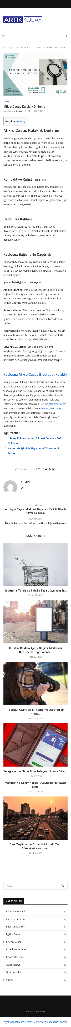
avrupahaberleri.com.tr (54, 1022)
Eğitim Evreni (36, 934)
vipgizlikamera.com (55, 404)
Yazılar (24, 47)
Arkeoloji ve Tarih (36, 911)
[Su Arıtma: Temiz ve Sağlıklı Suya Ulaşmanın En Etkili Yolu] (35, 564)
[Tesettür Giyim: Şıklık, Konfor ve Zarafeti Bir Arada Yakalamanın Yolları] (35, 683)
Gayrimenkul (36, 964)
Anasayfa (8, 47)
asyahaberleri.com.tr (15, 1022)
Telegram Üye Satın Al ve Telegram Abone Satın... (35, 771)
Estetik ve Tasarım (36, 949)
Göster (20, 121)
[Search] (67, 36)
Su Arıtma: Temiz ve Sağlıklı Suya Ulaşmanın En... (35, 590)
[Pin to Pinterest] (50, 469)
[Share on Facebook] (43, 469)
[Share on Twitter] (46, 469)
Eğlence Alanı (36, 941)
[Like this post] (39, 469)
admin (19, 111)
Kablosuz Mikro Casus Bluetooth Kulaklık (35, 374)
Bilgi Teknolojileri (36, 926)
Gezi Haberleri (36, 972)
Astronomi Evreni (36, 919)
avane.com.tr (34, 1022)
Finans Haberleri (36, 957)
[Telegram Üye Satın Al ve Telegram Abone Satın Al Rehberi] (35, 745)
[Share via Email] (53, 469)
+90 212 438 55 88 (50, 408)
